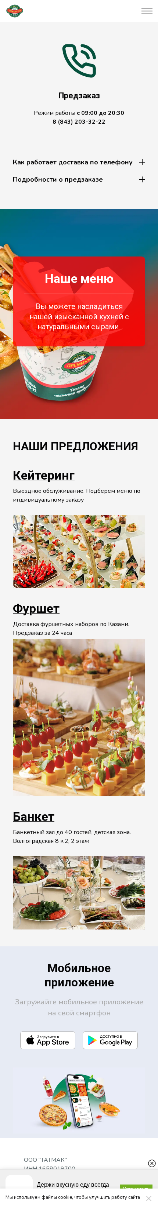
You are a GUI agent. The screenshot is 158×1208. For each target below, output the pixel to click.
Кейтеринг (44, 475)
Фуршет (36, 608)
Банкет (33, 816)
